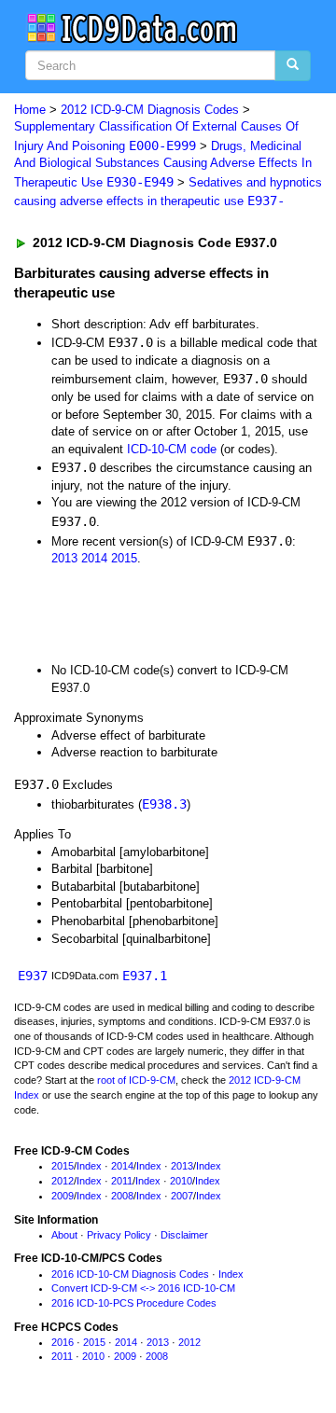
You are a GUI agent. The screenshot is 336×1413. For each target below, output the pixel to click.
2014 (94, 558)
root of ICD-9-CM (136, 1080)
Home (30, 110)
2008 (122, 1195)
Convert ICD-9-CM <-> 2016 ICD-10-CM (143, 1288)
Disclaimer (184, 1234)
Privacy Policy (119, 1234)
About (64, 1234)
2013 (64, 558)
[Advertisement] (149, 613)
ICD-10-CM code (172, 449)
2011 (122, 1180)
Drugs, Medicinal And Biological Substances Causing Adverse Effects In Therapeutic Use (163, 164)
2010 (181, 1180)
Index (89, 1165)
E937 (33, 975)
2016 (62, 1342)
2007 (182, 1195)
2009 (62, 1195)
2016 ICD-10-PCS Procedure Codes (134, 1303)
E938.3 (164, 804)
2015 (124, 558)
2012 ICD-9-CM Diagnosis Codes (150, 110)
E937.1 (144, 975)
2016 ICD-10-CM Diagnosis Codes (130, 1274)
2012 (62, 1180)
